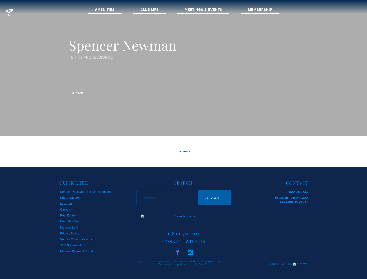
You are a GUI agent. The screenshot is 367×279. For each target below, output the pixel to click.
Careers (65, 209)
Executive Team (70, 221)
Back (79, 93)
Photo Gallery (69, 197)
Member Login (70, 227)
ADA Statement (70, 245)
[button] (214, 197)
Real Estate (68, 215)
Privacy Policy (69, 233)
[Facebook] (177, 251)
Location (66, 203)
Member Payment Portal (76, 251)
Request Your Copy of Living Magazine (86, 191)
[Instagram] (190, 251)
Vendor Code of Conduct (77, 239)
